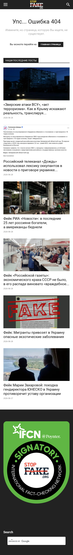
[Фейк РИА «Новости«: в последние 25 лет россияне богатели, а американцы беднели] (36, 197)
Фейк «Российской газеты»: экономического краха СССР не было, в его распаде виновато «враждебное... (36, 279)
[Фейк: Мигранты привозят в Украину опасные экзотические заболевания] (36, 311)
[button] (5, 4)
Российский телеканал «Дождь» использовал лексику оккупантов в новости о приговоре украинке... (32, 165)
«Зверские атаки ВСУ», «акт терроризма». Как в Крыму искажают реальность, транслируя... (34, 109)
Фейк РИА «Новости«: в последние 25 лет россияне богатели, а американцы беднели (32, 223)
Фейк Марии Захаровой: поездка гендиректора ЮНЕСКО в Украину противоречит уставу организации (32, 389)
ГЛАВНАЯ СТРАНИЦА (51, 44)
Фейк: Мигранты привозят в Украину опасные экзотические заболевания (34, 334)
